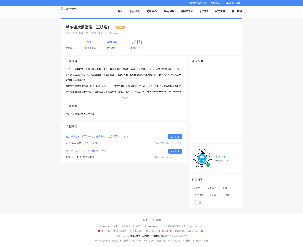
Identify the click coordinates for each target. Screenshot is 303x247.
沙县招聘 (237, 11)
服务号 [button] (218, 3)
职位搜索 (135, 11)
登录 (231, 3)
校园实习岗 (187, 11)
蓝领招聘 (169, 11)
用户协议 (146, 220)
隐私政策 (156, 220)
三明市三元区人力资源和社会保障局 (145, 236)
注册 (237, 3)
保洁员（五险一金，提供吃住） (86, 151)
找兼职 (204, 11)
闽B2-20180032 (151, 226)
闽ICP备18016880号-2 (109, 226)
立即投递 (175, 137)
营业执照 (105, 231)
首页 (120, 11)
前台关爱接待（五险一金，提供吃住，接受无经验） (97, 136)
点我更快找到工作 (197, 3)
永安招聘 (220, 11)
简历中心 (152, 11)
